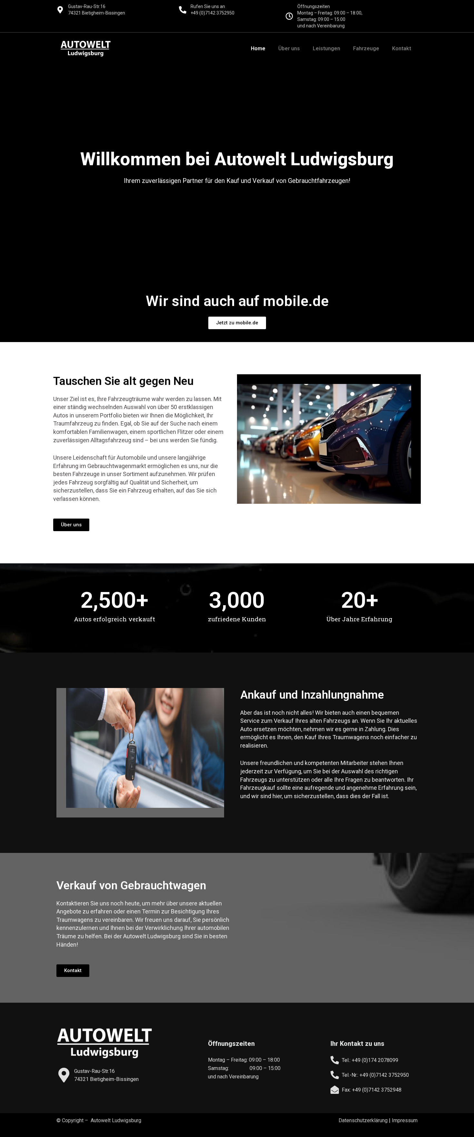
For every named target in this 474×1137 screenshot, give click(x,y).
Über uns (289, 48)
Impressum (405, 1120)
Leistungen (326, 48)
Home (258, 48)
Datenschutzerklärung (363, 1120)
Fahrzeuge (366, 48)
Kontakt (401, 48)
